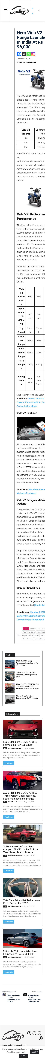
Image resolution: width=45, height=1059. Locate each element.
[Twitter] (32, 14)
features (33, 628)
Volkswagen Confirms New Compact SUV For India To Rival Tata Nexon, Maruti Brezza (21, 849)
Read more (9, 763)
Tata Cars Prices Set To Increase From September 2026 (26, 675)
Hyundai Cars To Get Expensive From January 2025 (34, 998)
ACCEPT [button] (35, 1052)
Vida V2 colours (29, 632)
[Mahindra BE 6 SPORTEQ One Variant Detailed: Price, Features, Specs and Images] (10, 688)
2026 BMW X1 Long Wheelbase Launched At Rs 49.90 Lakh (27, 663)
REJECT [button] (23, 1056)
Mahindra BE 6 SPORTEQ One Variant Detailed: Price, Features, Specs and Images (27, 686)
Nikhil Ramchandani (27, 62)
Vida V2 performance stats (28, 635)
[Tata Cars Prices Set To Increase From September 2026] (10, 676)
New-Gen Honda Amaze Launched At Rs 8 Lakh (13, 998)
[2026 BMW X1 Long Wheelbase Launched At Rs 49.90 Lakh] (10, 664)
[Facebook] (32, 8)
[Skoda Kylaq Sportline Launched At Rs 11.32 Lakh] (10, 699)
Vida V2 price (28, 639)
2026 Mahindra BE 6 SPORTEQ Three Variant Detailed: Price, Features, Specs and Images (20, 795)
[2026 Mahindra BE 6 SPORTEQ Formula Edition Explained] (22, 729)
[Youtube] (41, 1038)
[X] (24, 54)
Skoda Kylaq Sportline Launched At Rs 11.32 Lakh (27, 697)
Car (5, 748)
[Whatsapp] (29, 54)
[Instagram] (33, 54)
